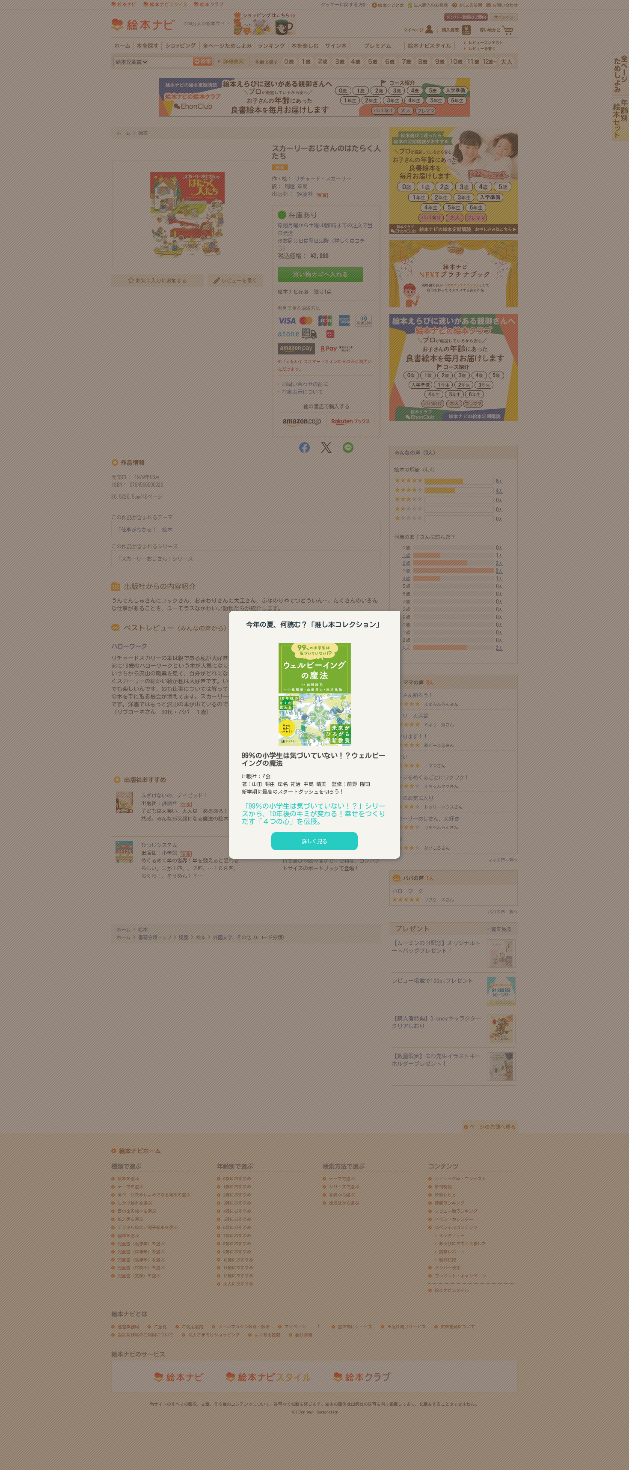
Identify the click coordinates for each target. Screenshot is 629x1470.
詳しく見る (314, 841)
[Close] (400, 609)
